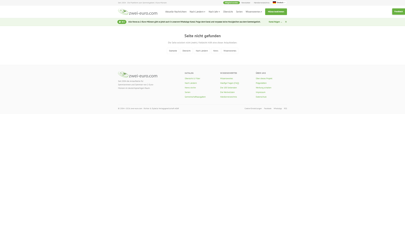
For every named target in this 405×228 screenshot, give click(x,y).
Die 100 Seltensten (228, 87)
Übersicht (228, 11)
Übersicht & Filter (192, 78)
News (215, 50)
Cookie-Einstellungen (253, 108)
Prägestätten (261, 83)
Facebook (267, 108)
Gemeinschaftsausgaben (195, 96)
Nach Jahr (213, 11)
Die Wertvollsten (227, 92)
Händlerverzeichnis (261, 2)
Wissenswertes (253, 11)
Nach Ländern (197, 11)
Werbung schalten (263, 87)
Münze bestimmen (276, 11)
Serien (239, 11)
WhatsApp (278, 108)
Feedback (398, 11)
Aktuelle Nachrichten (176, 11)
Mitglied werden (231, 2)
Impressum (260, 92)
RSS (285, 108)
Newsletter (245, 2)
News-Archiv (190, 87)
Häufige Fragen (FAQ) (229, 83)
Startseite (173, 50)
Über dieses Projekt (264, 78)
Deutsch (281, 2)
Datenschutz (261, 96)
